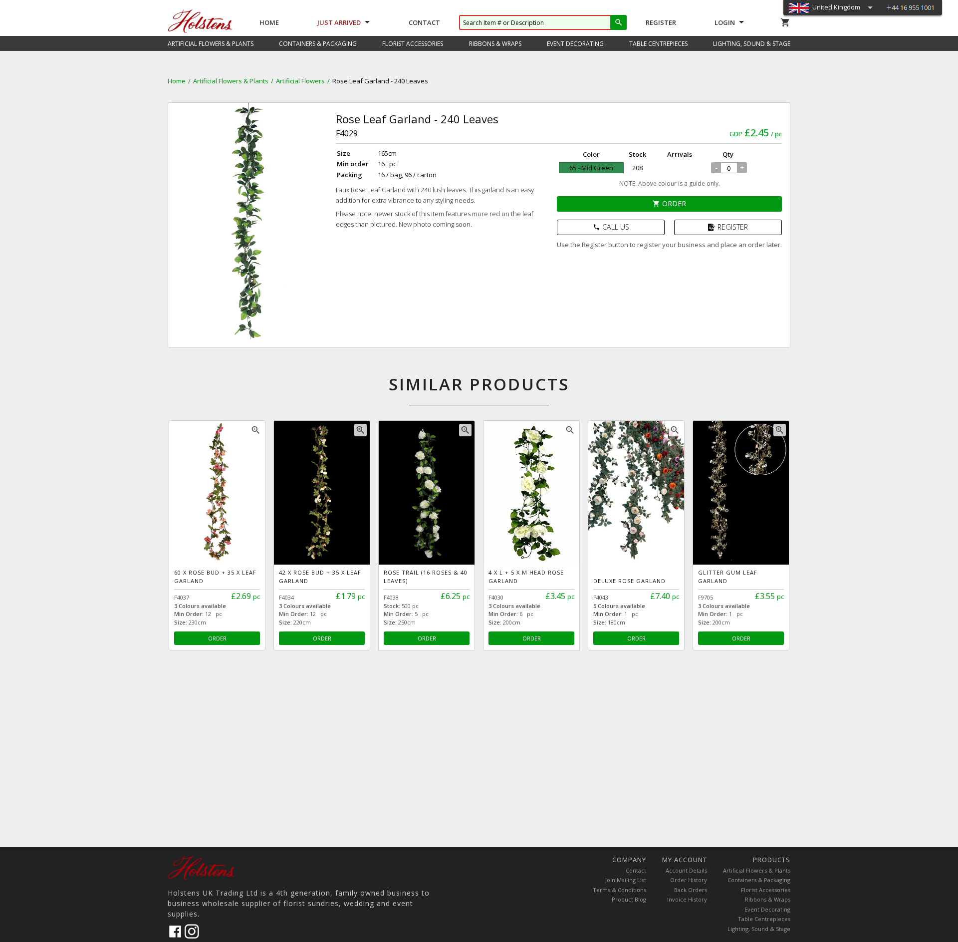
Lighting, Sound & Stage (758, 929)
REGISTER (733, 227)
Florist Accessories (765, 890)
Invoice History (687, 899)
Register (661, 22)
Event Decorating (767, 909)
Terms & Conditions (619, 890)
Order (669, 203)
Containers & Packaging (758, 880)
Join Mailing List (625, 880)
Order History (688, 880)
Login (725, 22)
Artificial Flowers (300, 80)
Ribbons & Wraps (767, 899)
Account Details (686, 870)
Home (269, 22)
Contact (424, 22)
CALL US (611, 227)
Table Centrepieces (764, 919)
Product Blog (629, 899)
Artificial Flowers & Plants (230, 80)
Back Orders (690, 890)
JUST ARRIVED (339, 22)
